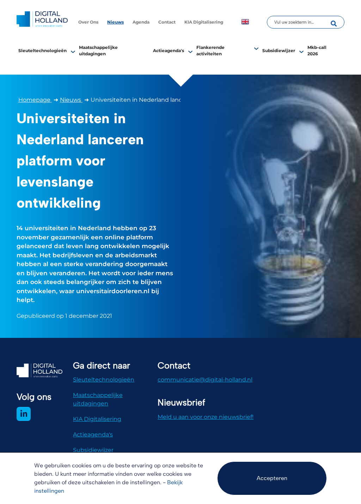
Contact (167, 22)
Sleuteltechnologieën (42, 50)
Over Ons (88, 22)
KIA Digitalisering (203, 22)
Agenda (141, 22)
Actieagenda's (168, 50)
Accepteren (272, 478)
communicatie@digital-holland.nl (205, 379)
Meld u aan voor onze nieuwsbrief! (205, 417)
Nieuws (115, 22)
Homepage (35, 99)
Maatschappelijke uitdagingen (98, 399)
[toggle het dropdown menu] (73, 51)
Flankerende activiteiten (210, 50)
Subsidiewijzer (278, 50)
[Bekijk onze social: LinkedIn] (24, 414)
